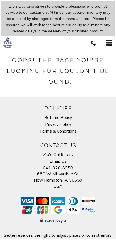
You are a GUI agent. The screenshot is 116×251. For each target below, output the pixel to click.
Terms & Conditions (58, 131)
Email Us (58, 161)
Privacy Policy (58, 124)
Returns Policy (58, 118)
